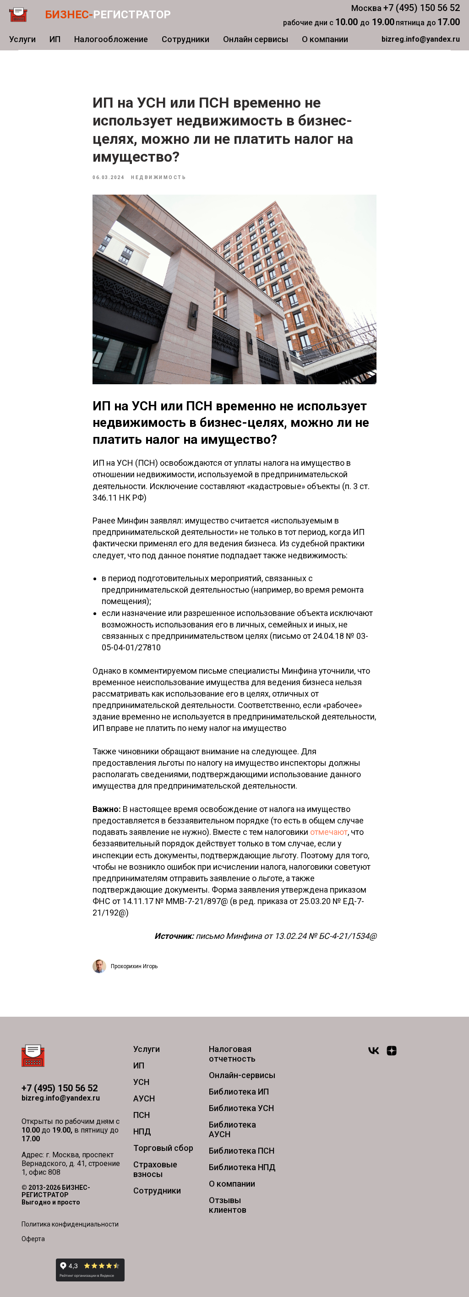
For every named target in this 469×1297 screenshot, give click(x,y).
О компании (325, 39)
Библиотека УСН (241, 1108)
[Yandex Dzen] (391, 1054)
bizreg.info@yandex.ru (61, 1098)
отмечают (329, 832)
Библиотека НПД (242, 1167)
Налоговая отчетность (232, 1053)
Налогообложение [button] (111, 39)
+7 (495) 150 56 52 (421, 7)
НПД (142, 1131)
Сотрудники (185, 39)
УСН (141, 1082)
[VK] (373, 1054)
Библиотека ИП (239, 1091)
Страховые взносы (155, 1169)
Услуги (22, 39)
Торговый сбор (163, 1148)
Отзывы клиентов (227, 1205)
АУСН (144, 1098)
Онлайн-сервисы (242, 1075)
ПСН (141, 1115)
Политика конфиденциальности (70, 1224)
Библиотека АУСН (232, 1129)
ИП (54, 39)
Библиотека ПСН (241, 1150)
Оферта (33, 1239)
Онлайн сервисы (255, 39)
